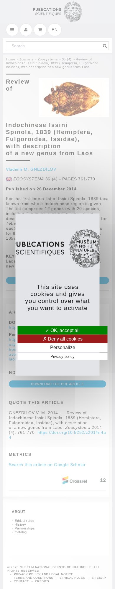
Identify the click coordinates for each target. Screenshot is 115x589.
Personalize (62, 347)
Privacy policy (62, 356)
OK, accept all (64, 330)
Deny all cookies (65, 338)
